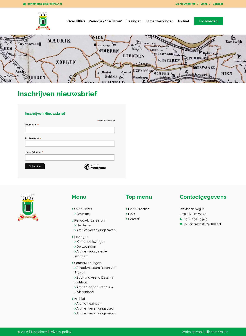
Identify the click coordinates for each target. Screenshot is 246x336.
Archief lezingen (89, 303)
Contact (218, 3)
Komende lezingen (91, 241)
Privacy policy (60, 332)
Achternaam (33, 138)
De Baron (84, 225)
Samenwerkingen (160, 21)
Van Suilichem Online (212, 332)
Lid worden (208, 21)
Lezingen (134, 21)
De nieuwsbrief (185, 3)
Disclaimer (39, 332)
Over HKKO (76, 21)
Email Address (34, 152)
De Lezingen (86, 246)
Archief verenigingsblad (94, 308)
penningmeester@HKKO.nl (44, 3)
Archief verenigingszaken (96, 230)
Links (204, 3)
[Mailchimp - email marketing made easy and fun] (95, 169)
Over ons (84, 214)
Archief (183, 21)
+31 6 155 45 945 (195, 219)
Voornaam (32, 124)
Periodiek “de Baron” (105, 21)
